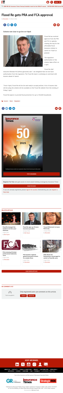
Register (31, 295)
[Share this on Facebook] (4, 24)
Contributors (44, 369)
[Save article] (58, 24)
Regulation (17, 101)
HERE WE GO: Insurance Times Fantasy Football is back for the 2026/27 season (25, 6)
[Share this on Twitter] (8, 24)
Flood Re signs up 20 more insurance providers (31, 227)
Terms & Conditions (25, 369)
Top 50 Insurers (31, 174)
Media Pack (53, 369)
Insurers (6, 101)
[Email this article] (15, 24)
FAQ (31, 371)
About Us (7, 369)
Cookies (18, 371)
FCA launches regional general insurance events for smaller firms (30, 256)
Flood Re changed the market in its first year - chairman (10, 228)
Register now (31, 186)
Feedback (37, 371)
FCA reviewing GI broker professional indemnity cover (10, 253)
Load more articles (31, 271)
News (11, 101)
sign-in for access (31, 190)
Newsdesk (5, 19)
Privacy (36, 369)
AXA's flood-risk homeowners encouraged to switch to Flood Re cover (51, 256)
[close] (59, 21)
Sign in (39, 21)
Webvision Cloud (35, 390)
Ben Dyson (7, 234)
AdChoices (11, 371)
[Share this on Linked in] (11, 24)
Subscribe (25, 371)
